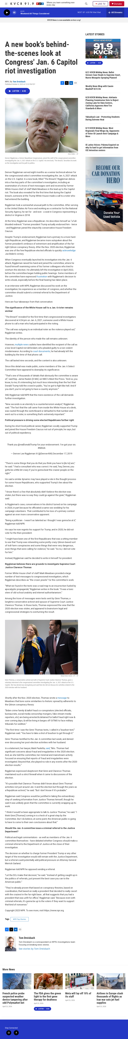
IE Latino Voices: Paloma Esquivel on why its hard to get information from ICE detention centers (102, 147)
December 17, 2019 (62, 453)
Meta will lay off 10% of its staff (78, 995)
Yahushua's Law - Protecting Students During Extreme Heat (103, 118)
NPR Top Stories (19, 919)
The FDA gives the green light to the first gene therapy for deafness (47, 996)
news (26, 344)
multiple (19, 344)
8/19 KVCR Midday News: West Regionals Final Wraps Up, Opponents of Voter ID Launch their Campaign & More (102, 132)
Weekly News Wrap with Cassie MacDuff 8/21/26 (99, 87)
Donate (118, 3)
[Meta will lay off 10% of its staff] (79, 981)
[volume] (14, 12)
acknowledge (69, 250)
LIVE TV (101, 3)
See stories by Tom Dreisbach (34, 948)
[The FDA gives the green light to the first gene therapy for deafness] (48, 981)
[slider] (18, 12)
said (48, 748)
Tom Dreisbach (19, 81)
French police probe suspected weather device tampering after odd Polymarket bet (15, 998)
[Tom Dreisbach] (10, 943)
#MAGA (41, 448)
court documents (41, 351)
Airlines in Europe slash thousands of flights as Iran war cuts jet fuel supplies (110, 998)
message (62, 698)
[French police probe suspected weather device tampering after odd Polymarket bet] (16, 981)
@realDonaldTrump (27, 444)
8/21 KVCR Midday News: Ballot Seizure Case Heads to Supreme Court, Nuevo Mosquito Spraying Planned (103, 75)
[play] (7, 12)
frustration (42, 276)
